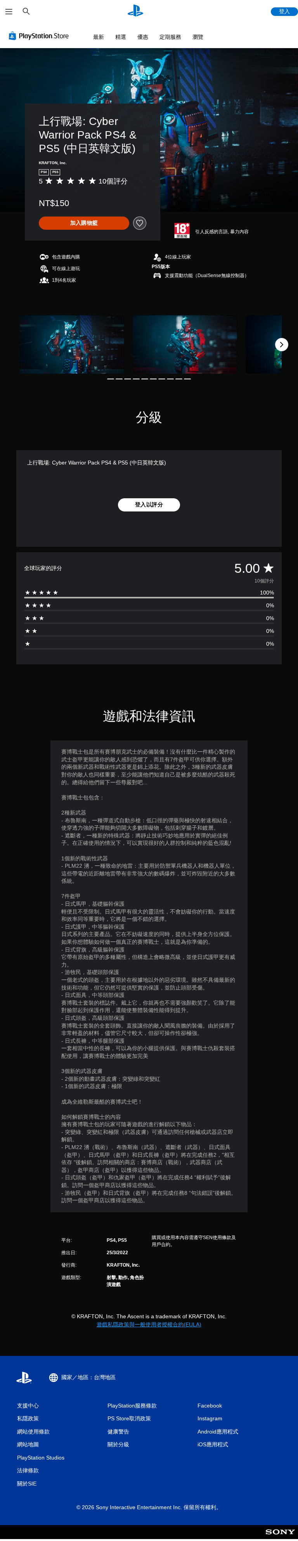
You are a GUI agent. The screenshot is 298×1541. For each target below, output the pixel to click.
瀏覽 (197, 36)
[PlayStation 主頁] (135, 12)
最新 (98, 36)
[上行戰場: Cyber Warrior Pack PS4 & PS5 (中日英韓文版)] (72, 344)
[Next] (281, 344)
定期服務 (170, 36)
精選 (120, 36)
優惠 (142, 36)
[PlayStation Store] (40, 35)
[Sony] (280, 1537)
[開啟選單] (8, 11)
